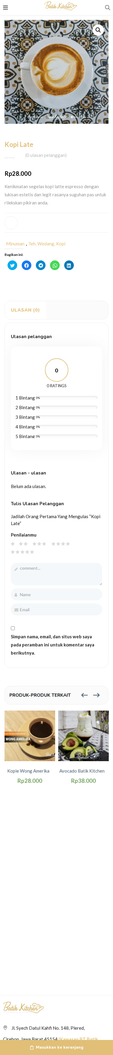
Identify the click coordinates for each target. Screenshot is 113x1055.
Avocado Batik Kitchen (82, 770)
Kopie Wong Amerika (28, 770)
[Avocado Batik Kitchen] (83, 735)
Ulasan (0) (25, 310)
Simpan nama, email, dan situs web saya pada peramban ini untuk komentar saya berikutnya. (52, 644)
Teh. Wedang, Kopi (46, 243)
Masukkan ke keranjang (59, 1047)
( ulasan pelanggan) (46, 155)
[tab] (25, 310)
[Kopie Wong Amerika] (30, 735)
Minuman (15, 243)
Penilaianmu (23, 534)
